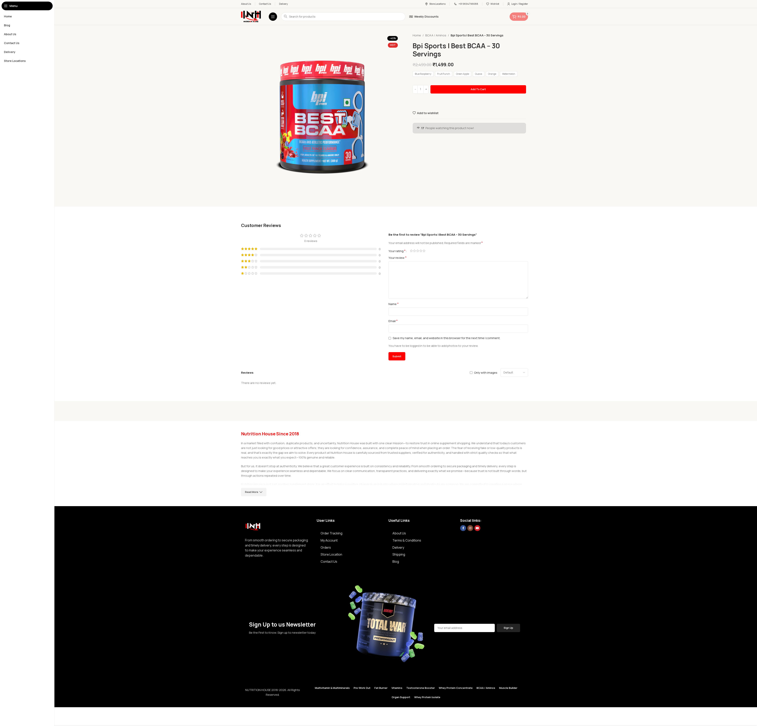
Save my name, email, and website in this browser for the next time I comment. (446, 338)
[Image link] (253, 526)
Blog (395, 561)
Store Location (331, 554)
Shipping (398, 554)
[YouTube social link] (477, 528)
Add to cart (478, 89)
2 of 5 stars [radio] (414, 250)
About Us (399, 533)
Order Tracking (331, 533)
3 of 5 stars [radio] (417, 250)
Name (393, 304)
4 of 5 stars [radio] (421, 250)
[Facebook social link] (463, 528)
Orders (326, 547)
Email (393, 321)
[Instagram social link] (470, 528)
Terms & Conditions (406, 540)
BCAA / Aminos (435, 35)
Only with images (485, 373)
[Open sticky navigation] (273, 17)
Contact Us (329, 561)
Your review (397, 257)
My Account (329, 540)
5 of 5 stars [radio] (424, 250)
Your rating (397, 250)
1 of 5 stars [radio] (411, 250)
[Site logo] (251, 16)
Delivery (398, 547)
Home (417, 35)
